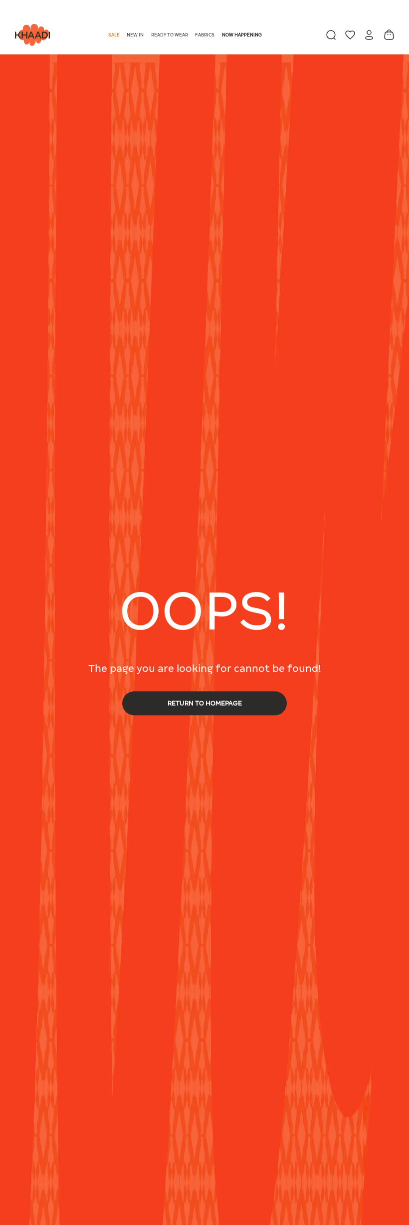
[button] (114, 35)
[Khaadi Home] (30, 35)
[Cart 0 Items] (389, 34)
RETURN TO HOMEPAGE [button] (205, 702)
